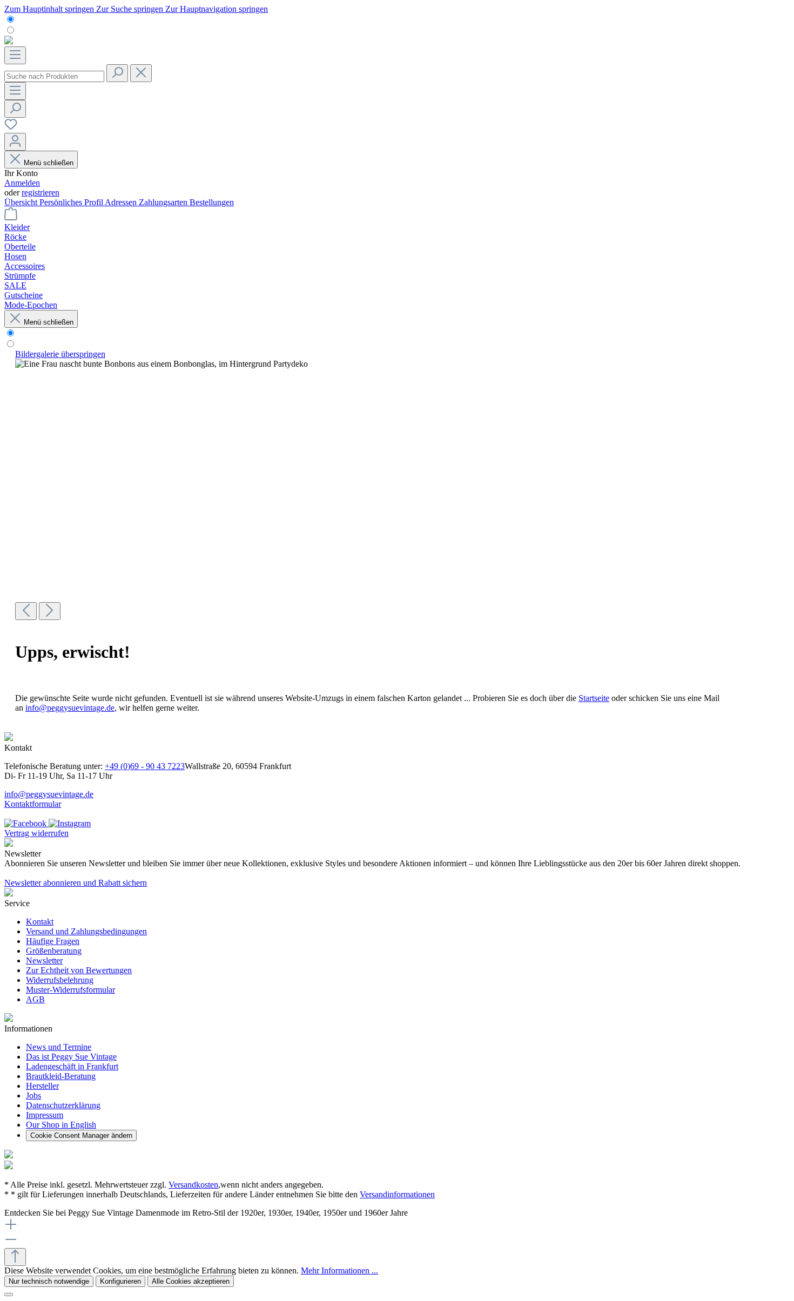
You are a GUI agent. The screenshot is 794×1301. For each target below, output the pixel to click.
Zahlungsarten (164, 202)
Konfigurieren (120, 1281)
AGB (35, 999)
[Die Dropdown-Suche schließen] (141, 73)
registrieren (40, 192)
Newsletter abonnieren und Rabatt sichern (75, 882)
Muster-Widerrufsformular (70, 989)
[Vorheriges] (26, 611)
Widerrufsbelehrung (59, 980)
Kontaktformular (32, 803)
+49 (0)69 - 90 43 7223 (145, 766)
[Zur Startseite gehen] (8, 41)
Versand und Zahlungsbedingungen (86, 931)
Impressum (44, 1115)
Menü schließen (48, 163)
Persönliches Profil (72, 202)
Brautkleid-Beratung (61, 1076)
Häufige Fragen (52, 941)
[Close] (8, 1294)
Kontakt (39, 921)
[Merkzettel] (10, 127)
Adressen (122, 202)
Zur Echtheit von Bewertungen (79, 970)
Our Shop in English (61, 1124)
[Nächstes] (49, 611)
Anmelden (22, 182)
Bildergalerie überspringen (60, 354)
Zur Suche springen (130, 9)
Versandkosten (193, 1184)
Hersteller (42, 1085)
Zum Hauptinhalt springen (50, 9)
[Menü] (15, 55)
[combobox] (54, 76)
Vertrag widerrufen (36, 833)
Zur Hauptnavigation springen (216, 9)
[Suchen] (117, 73)
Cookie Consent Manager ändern (81, 1135)
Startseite (593, 698)
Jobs (33, 1095)
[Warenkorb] (10, 217)
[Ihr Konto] (15, 142)
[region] (397, 484)
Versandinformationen (397, 1194)
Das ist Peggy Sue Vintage (71, 1056)
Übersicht (21, 202)
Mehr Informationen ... (339, 1270)
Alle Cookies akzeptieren (191, 1281)
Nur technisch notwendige (49, 1281)
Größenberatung (54, 950)
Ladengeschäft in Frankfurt (72, 1066)
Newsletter (44, 960)
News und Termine (58, 1046)
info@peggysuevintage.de (70, 707)
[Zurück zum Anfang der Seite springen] (15, 1257)
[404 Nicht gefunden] (161, 364)
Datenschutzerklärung (63, 1105)
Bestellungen (212, 202)
